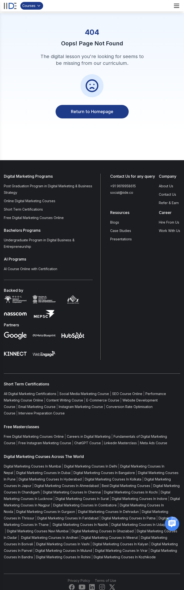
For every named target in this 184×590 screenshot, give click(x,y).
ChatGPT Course (87, 443)
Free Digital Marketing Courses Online (34, 218)
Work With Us (169, 231)
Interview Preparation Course (41, 413)
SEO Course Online (127, 394)
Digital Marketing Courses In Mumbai (32, 466)
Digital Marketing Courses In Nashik (80, 525)
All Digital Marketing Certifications (30, 394)
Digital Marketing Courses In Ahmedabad (66, 486)
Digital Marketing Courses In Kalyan (120, 544)
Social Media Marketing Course (84, 394)
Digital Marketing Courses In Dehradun (108, 512)
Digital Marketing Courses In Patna (128, 518)
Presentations (121, 239)
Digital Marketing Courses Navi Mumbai (38, 531)
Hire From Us (169, 222)
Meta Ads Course (153, 443)
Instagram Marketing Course (81, 407)
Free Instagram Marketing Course (44, 443)
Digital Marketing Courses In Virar (121, 550)
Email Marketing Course (37, 407)
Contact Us (167, 194)
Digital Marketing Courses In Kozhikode (125, 557)
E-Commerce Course (102, 400)
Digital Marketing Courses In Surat (82, 499)
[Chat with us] (172, 524)
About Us (166, 186)
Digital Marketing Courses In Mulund (63, 550)
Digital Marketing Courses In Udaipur (140, 525)
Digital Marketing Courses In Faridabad (67, 518)
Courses (28, 6)
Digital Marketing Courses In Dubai (43, 473)
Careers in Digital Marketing (88, 436)
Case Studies (120, 231)
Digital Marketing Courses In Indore (139, 499)
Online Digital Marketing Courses (29, 201)
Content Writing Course (64, 400)
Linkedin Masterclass (120, 443)
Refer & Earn (169, 203)
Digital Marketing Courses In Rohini (63, 557)
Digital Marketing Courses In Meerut (109, 537)
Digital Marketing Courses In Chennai (72, 492)
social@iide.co (121, 192)
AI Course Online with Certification (30, 269)
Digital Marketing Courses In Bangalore (104, 473)
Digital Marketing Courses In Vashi (63, 544)
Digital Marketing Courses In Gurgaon (45, 512)
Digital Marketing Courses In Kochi (131, 492)
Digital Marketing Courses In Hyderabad (50, 479)
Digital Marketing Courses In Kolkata (113, 479)
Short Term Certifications (23, 209)
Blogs (114, 222)
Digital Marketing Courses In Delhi (90, 466)
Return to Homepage (92, 111)
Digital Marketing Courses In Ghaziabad (103, 531)
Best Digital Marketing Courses (126, 486)
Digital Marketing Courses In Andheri (49, 537)
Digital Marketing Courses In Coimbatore (85, 505)
